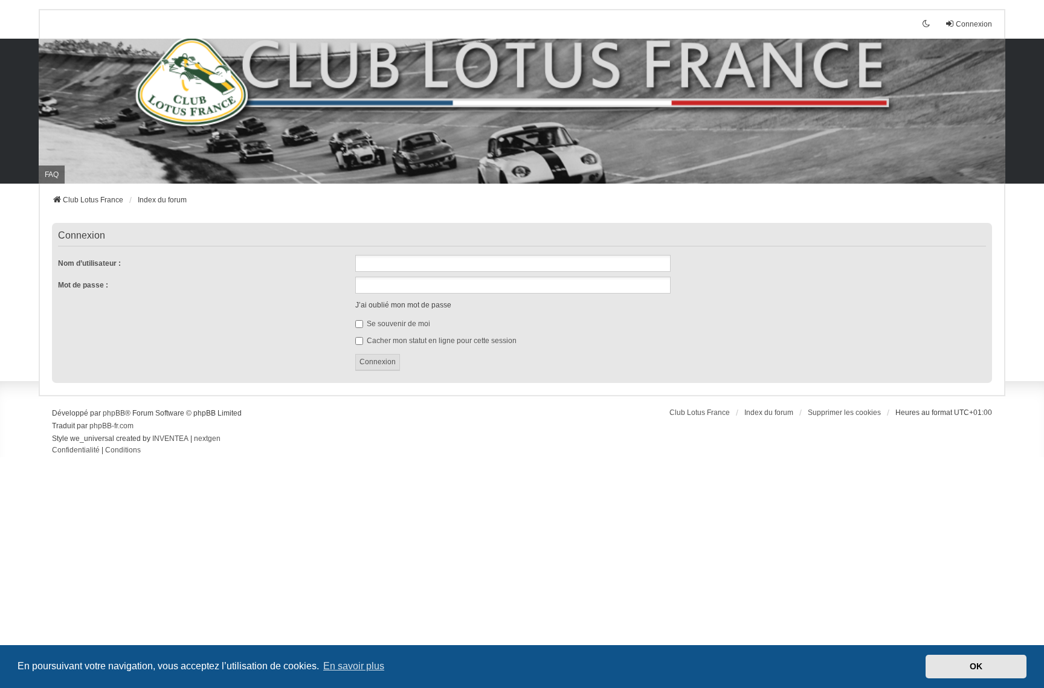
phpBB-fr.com (111, 426)
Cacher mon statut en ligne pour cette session (441, 340)
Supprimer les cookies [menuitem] (844, 412)
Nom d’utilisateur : (89, 263)
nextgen (207, 438)
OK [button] (976, 666)
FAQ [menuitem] (52, 174)
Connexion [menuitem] (974, 24)
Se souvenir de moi (397, 324)
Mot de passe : (83, 285)
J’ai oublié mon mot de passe (403, 305)
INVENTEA (170, 438)
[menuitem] (76, 450)
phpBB (114, 413)
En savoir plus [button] (353, 666)
